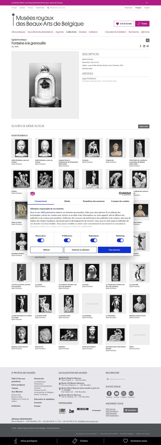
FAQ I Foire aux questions (18, 380)
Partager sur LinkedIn (144, 46)
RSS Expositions (112, 411)
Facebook (109, 397)
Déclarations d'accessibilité (109, 434)
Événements (40, 8)
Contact (22, 8)
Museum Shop (17, 397)
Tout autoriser (114, 250)
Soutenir (38, 402)
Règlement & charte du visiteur (20, 400)
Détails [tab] (67, 201)
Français (138, 8)
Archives (37, 388)
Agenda (60, 32)
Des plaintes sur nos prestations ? (87, 434)
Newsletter (132, 410)
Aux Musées (17, 391)
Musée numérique (41, 394)
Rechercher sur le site (48, 8)
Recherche (134, 32)
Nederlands (128, 8)
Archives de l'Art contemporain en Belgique (44, 391)
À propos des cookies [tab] (120, 201)
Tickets (144, 24)
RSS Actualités (111, 413)
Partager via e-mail (147, 46)
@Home (145, 32)
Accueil (14, 8)
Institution (93, 32)
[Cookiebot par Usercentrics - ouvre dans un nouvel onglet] (120, 193)
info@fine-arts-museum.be (88, 421)
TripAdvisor (131, 397)
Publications (38, 384)
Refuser (46, 250)
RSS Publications (112, 415)
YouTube (116, 397)
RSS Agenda (110, 409)
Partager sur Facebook (140, 46)
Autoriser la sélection (80, 250)
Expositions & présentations (40, 32)
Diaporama (144, 126)
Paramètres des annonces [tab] (94, 201)
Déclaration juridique (126, 434)
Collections (71, 32)
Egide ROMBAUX (99, 80)
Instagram (124, 397)
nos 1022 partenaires (46, 212)
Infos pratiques (18, 32)
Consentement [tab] (41, 201)
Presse (30, 8)
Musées (83, 32)
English (146, 8)
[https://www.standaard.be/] (96, 410)
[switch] (67, 240)
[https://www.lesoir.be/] (83, 408)
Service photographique (43, 386)
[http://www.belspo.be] (62, 411)
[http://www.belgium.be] (71, 411)
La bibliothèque (40, 382)
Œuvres (147, 40)
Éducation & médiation (115, 32)
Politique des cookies (142, 434)
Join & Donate (126, 24)
